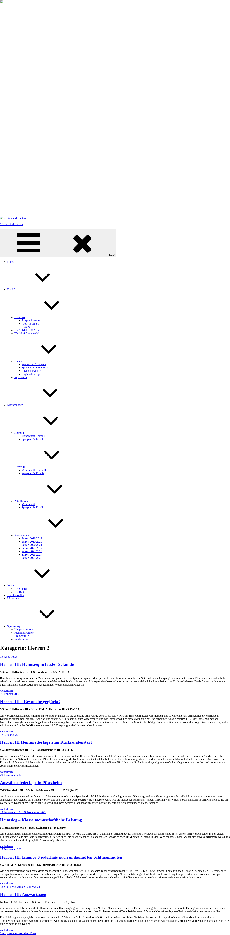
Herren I (19, 432)
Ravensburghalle (31, 370)
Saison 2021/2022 (32, 548)
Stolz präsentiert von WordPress (18, 933)
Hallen (18, 361)
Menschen (13, 598)
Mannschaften (15, 404)
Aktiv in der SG (31, 323)
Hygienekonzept (31, 374)
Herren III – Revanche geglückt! (30, 701)
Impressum (20, 377)
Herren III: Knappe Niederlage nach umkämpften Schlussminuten (61, 857)
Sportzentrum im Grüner (35, 367)
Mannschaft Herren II (34, 470)
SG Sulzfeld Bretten (11, 224)
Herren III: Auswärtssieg (23, 894)
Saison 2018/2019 (32, 538)
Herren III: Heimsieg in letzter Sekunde (37, 664)
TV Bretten (20, 591)
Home (10, 261)
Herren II (19, 466)
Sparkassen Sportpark (34, 364)
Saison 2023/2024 (32, 554)
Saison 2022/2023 (32, 551)
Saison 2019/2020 (32, 541)
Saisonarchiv (21, 535)
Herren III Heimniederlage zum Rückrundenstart (46, 742)
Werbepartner (22, 639)
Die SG (11, 289)
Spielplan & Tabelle (33, 439)
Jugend (11, 585)
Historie (26, 326)
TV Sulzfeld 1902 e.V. (27, 330)
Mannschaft (28, 504)
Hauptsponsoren (23, 629)
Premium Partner (23, 632)
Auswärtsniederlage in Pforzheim (31, 782)
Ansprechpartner (31, 320)
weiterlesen (6, 690)
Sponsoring (13, 626)
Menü (112, 255)
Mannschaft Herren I (33, 435)
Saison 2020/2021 (32, 544)
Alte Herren (21, 500)
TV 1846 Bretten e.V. (26, 333)
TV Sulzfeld (21, 588)
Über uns (19, 317)
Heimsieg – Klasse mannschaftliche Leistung (41, 820)
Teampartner (21, 635)
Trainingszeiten (15, 595)
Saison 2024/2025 (32, 557)
